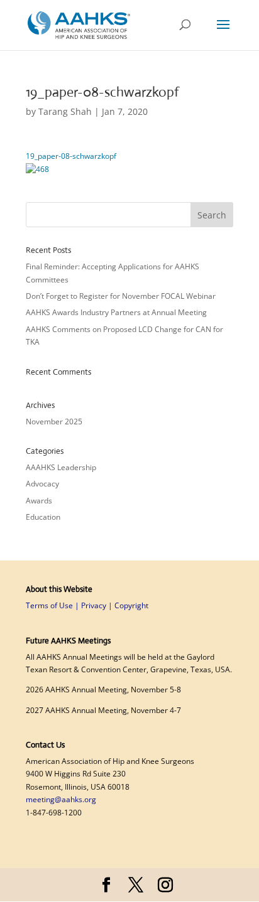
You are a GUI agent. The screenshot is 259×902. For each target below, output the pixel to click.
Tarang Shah (65, 111)
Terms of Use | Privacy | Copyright (87, 605)
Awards (39, 500)
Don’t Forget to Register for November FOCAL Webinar (122, 296)
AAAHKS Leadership (61, 467)
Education (43, 517)
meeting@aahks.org (61, 799)
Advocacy (42, 483)
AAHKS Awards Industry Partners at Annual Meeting (117, 312)
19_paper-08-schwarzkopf (71, 156)
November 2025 (54, 421)
